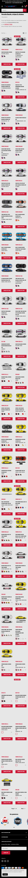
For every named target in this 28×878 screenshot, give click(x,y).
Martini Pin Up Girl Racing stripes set (5, 185)
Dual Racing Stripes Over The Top (20, 761)
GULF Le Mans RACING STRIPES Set (6, 249)
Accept (5, 874)
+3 (11, 445)
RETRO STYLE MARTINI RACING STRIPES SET (5, 119)
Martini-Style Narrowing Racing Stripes (20, 87)
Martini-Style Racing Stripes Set (20, 55)
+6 (25, 413)
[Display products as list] (26, 33)
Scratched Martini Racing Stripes (19, 150)
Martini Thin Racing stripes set (5, 313)
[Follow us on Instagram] (5, 861)
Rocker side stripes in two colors (6, 598)
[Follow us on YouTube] (8, 861)
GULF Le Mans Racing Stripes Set (20, 216)
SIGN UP (6, 852)
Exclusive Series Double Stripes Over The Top (20, 697)
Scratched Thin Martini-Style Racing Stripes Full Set (21, 314)
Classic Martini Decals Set (20, 119)
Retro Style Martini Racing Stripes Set (6, 86)
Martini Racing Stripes (20, 344)
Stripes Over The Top (20, 471)
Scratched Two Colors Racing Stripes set (6, 631)
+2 (25, 604)
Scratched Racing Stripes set (20, 599)
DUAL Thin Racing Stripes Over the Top (6, 504)
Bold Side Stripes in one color (6, 794)
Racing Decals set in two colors (6, 536)
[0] (25, 6)
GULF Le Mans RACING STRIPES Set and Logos (20, 249)
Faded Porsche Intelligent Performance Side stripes (19, 633)
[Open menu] (2, 6)
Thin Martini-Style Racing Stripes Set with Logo (6, 217)
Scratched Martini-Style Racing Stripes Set (6, 152)
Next (22, 808)
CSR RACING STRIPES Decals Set (19, 378)
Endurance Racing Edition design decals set (6, 346)
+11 (25, 571)
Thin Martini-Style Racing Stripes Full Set (20, 281)
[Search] (25, 10)
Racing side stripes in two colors (20, 567)
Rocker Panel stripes (6, 377)
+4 (11, 571)
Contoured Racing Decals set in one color (20, 536)
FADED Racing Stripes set (6, 665)
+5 (11, 381)
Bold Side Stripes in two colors (21, 794)
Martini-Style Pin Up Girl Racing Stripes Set (20, 185)
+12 (11, 602)
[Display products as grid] (23, 33)
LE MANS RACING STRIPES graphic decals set (6, 280)
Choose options (7, 64)
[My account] (22, 6)
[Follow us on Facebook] (2, 861)
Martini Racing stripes (6, 53)
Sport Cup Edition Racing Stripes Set (5, 410)
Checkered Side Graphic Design (6, 697)
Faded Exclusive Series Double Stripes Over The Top (20, 729)
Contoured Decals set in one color (21, 503)
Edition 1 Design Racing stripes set (6, 441)
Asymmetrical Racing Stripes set (20, 441)
